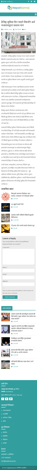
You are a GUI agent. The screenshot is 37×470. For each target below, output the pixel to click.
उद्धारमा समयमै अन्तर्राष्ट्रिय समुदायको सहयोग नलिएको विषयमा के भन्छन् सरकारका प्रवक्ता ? (22, 328)
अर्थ (25, 29)
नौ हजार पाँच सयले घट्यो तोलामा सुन (23, 225)
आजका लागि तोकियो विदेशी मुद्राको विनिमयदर (22, 216)
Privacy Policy (31, 468)
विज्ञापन (5, 439)
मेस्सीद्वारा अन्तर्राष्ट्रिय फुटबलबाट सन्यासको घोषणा (21, 339)
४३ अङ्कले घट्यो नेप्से (17, 204)
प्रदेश (4, 421)
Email (5, 274)
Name (5, 267)
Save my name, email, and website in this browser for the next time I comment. (18, 291)
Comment (6, 247)
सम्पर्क (5, 443)
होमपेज (5, 432)
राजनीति (5, 414)
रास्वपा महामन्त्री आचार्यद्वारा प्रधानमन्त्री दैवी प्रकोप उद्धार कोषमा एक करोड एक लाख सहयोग (23, 316)
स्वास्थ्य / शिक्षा (7, 417)
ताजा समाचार (7, 410)
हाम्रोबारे (5, 436)
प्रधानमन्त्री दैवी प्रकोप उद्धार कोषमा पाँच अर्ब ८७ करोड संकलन (22, 351)
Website (5, 281)
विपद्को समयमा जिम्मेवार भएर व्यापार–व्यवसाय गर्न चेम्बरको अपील (22, 194)
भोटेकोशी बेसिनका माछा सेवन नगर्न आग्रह (22, 362)
